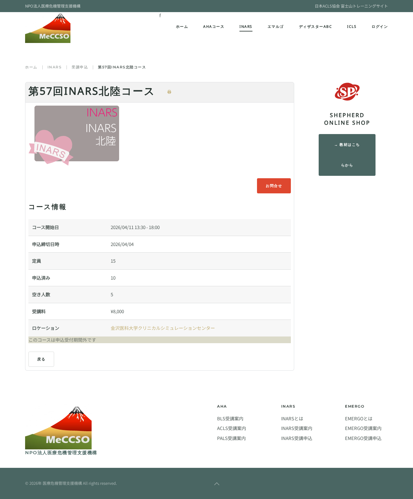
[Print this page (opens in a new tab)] (169, 92)
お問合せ (274, 185)
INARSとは (292, 418)
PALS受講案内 (231, 438)
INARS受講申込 (296, 438)
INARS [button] (245, 27)
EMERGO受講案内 (363, 428)
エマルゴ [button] (276, 27)
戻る (41, 359)
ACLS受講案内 (231, 428)
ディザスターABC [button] (315, 27)
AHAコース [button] (213, 27)
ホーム (182, 27)
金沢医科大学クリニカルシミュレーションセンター (163, 328)
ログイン (380, 27)
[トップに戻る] (47, 27)
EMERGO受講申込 (363, 438)
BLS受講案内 (230, 418)
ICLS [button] (351, 27)
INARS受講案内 (296, 428)
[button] (217, 484)
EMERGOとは (358, 418)
